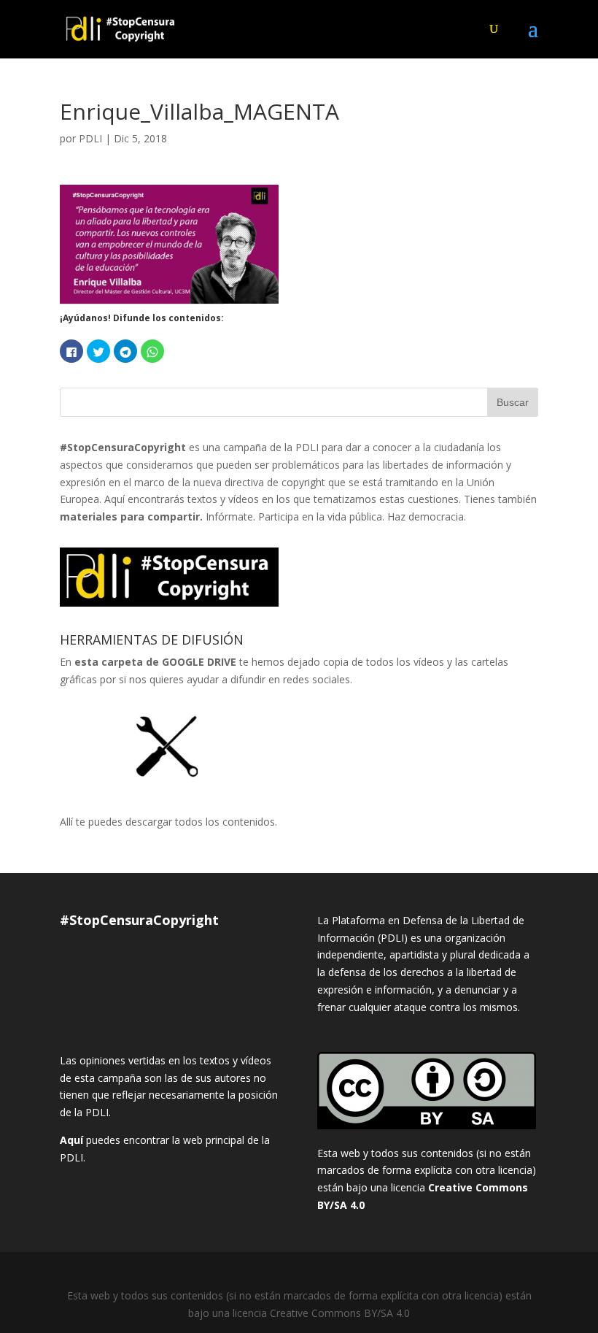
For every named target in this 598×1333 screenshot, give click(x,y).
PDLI (90, 138)
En (148, 662)
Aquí (71, 1140)
